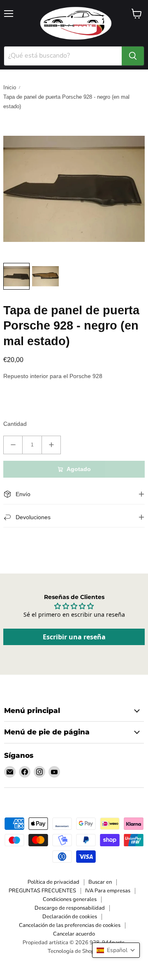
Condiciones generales (70, 899)
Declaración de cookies (69, 916)
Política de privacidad (53, 882)
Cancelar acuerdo (74, 934)
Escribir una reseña (74, 636)
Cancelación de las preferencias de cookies (69, 925)
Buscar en (100, 882)
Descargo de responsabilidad (70, 908)
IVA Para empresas (107, 890)
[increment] (51, 445)
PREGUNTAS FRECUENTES (42, 890)
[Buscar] (133, 55)
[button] (115, 950)
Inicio (9, 87)
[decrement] (13, 445)
